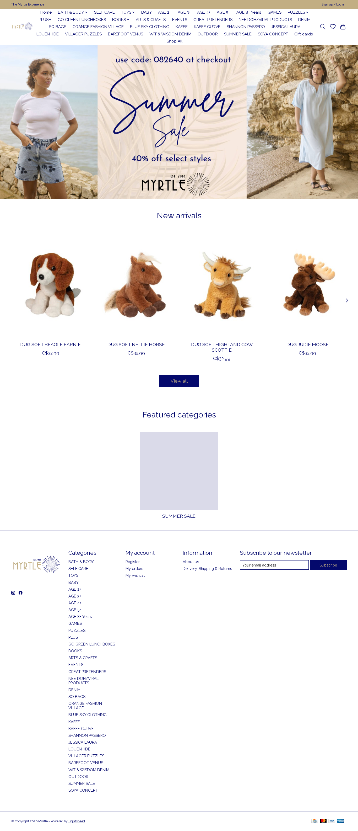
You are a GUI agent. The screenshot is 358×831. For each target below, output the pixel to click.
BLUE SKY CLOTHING (149, 26)
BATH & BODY (81, 561)
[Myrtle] (22, 27)
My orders (134, 568)
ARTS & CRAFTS (151, 19)
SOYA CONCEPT (273, 34)
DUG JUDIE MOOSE (307, 344)
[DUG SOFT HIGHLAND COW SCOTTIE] (222, 285)
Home (46, 12)
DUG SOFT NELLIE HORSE (136, 344)
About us (191, 561)
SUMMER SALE (238, 34)
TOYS (73, 575)
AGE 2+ (164, 12)
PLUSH (45, 19)
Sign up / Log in (333, 4)
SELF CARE (104, 12)
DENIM (304, 19)
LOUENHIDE (47, 34)
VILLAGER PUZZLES (83, 34)
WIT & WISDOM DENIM (170, 34)
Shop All (174, 41)
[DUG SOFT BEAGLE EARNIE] (50, 285)
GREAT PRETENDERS (212, 19)
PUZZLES (76, 630)
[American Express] (340, 821)
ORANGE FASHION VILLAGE (98, 26)
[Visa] (331, 821)
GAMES (274, 12)
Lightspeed (76, 821)
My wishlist (135, 575)
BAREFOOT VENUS (125, 34)
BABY (146, 12)
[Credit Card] (314, 821)
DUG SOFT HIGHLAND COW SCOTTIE (222, 346)
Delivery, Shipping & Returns (207, 568)
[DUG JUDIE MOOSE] (307, 285)
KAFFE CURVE (207, 26)
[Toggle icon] (323, 26)
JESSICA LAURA (285, 26)
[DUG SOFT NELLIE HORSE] (136, 285)
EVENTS (179, 19)
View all (179, 381)
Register (133, 561)
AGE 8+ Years (248, 12)
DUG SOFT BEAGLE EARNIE (50, 344)
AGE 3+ (184, 12)
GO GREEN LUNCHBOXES (82, 19)
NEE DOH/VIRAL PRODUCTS (265, 19)
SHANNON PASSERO (246, 26)
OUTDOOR (208, 34)
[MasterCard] (323, 821)
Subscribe (328, 565)
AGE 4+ (203, 12)
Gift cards (303, 34)
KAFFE (182, 26)
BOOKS (75, 651)
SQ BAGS (57, 26)
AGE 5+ (223, 12)
